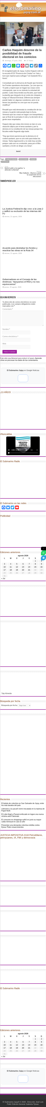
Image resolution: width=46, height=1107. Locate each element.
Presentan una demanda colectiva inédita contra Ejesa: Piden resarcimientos (20, 826)
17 (5, 570)
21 (29, 570)
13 (23, 567)
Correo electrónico (10, 336)
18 (11, 570)
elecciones (24, 159)
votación (5, 161)
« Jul (3, 578)
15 (35, 567)
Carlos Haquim (11, 159)
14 (29, 567)
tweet (18, 151)
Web (4, 344)
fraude (33, 159)
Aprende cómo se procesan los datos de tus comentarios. (21, 359)
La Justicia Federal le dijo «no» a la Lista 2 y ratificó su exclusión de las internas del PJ (22, 211)
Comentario (7, 309)
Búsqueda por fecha (9, 705)
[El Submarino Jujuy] (23, 9)
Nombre (6, 329)
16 (41, 567)
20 (23, 570)
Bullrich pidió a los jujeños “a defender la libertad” (15, 168)
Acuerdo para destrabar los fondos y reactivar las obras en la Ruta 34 (19, 249)
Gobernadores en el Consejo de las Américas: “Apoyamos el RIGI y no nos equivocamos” (21, 281)
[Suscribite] (43, 552)
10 (5, 567)
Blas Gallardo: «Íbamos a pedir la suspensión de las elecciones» (30, 174)
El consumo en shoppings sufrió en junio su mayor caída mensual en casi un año (21, 821)
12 (17, 567)
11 (11, 567)
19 (17, 570)
